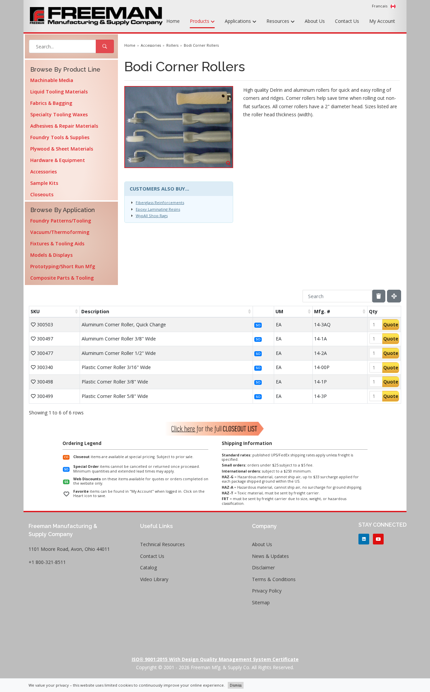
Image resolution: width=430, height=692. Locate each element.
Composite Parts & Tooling (62, 278)
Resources (278, 21)
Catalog (148, 567)
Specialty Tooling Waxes (59, 114)
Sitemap (261, 602)
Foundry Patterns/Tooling (60, 220)
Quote (390, 324)
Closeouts (41, 194)
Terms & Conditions (274, 579)
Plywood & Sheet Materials (61, 149)
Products (200, 21)
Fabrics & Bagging (51, 103)
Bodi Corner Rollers (201, 45)
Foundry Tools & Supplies (59, 137)
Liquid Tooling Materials (59, 91)
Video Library (154, 579)
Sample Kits (44, 183)
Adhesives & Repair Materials (64, 126)
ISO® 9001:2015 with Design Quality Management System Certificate (215, 659)
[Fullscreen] (394, 296)
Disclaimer (263, 567)
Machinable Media (51, 80)
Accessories (43, 171)
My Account (382, 21)
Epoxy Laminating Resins (158, 209)
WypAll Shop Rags (152, 215)
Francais (380, 5)
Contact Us (347, 21)
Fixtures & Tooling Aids (57, 243)
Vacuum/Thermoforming (59, 232)
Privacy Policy (267, 590)
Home (173, 21)
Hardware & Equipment (57, 160)
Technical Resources (162, 544)
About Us (315, 21)
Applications (238, 21)
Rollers (172, 45)
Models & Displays (51, 255)
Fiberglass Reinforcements (160, 202)
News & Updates (270, 556)
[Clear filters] (378, 296)
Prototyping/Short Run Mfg (62, 266)
